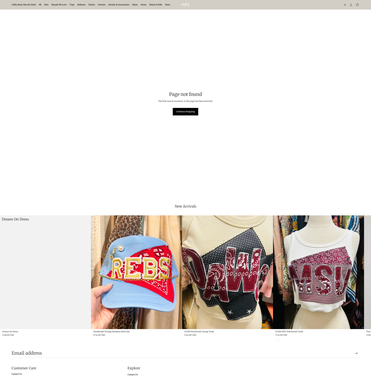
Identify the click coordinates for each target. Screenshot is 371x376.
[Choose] (86, 324)
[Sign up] (356, 353)
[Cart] (357, 5)
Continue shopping (185, 111)
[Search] (345, 5)
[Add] (177, 324)
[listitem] (168, 5)
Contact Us (17, 374)
